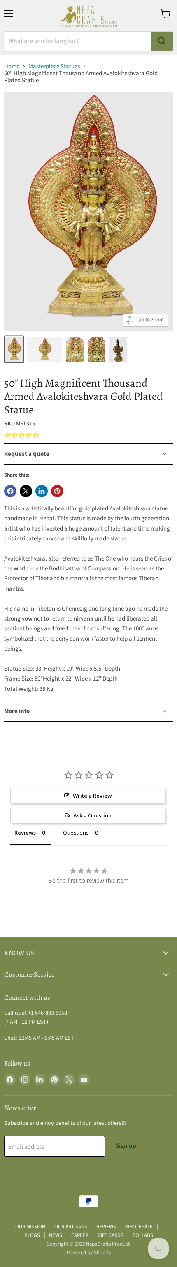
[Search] (162, 41)
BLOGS (32, 1235)
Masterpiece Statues (54, 66)
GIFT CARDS (110, 1235)
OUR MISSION (30, 1226)
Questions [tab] (76, 832)
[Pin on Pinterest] (57, 491)
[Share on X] (26, 491)
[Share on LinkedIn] (41, 491)
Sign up (126, 1145)
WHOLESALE (139, 1226)
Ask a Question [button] (92, 815)
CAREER (79, 1235)
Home (11, 66)
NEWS (55, 1235)
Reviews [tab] (25, 832)
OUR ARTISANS (70, 1226)
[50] (14, 349)
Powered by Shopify (89, 1252)
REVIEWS (106, 1226)
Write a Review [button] (92, 795)
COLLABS (143, 1235)
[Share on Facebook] (10, 491)
